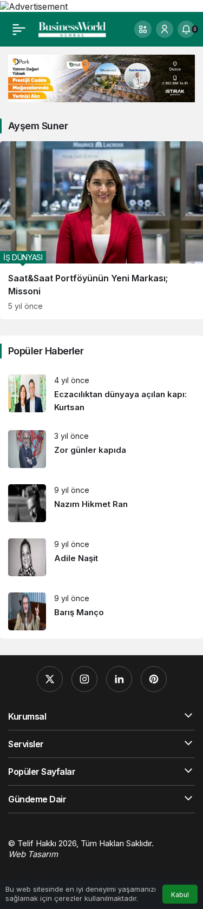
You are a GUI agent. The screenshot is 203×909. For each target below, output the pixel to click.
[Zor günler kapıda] (101, 449)
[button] (143, 29)
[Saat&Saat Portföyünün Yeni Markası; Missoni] (101, 230)
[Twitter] (50, 679)
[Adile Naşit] (101, 557)
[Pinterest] (154, 679)
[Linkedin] (119, 679)
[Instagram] (84, 679)
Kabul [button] (180, 895)
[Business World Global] (72, 28)
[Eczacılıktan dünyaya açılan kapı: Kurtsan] (101, 394)
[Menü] (19, 29)
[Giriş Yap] (164, 29)
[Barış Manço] (101, 611)
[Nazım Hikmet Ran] (101, 503)
